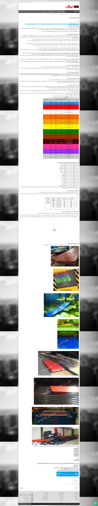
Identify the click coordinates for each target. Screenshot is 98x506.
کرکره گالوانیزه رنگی (75, 66)
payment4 (24, 503)
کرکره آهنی (66, 49)
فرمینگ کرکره (71, 31)
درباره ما (77, 494)
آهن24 (73, 480)
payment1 (30, 503)
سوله (51, 73)
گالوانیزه (54, 28)
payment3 (26, 503)
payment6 (20, 503)
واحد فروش (68, 187)
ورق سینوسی (53, 31)
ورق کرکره (31, 43)
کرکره (75, 28)
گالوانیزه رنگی (73, 35)
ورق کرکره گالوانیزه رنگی (70, 162)
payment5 (22, 503)
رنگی (32, 68)
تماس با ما (61, 499)
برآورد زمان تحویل (45, 499)
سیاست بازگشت (61, 498)
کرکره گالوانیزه (54, 50)
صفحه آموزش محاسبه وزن (31, 193)
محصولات (76, 481)
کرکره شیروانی (70, 50)
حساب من (61, 497)
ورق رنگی (77, 39)
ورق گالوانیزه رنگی (24, 61)
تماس (76, 102)
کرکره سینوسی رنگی (74, 17)
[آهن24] (72, 7)
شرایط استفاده (76, 497)
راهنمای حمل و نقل (45, 497)
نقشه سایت (76, 499)
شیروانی (39, 43)
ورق (71, 49)
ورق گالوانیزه (76, 62)
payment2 (28, 503)
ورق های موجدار (36, 40)
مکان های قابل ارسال (45, 498)
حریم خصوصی (76, 498)
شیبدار (66, 40)
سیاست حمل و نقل (60, 494)
